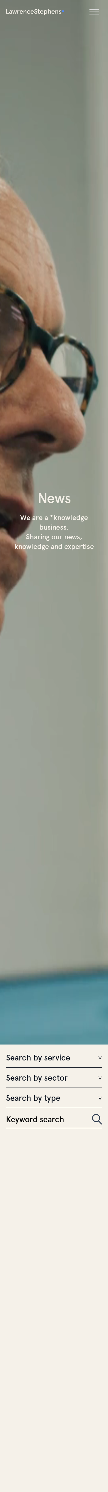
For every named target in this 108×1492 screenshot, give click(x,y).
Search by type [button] (33, 1098)
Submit (97, 1119)
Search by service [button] (38, 1058)
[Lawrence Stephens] (35, 12)
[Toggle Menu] (94, 12)
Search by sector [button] (37, 1078)
